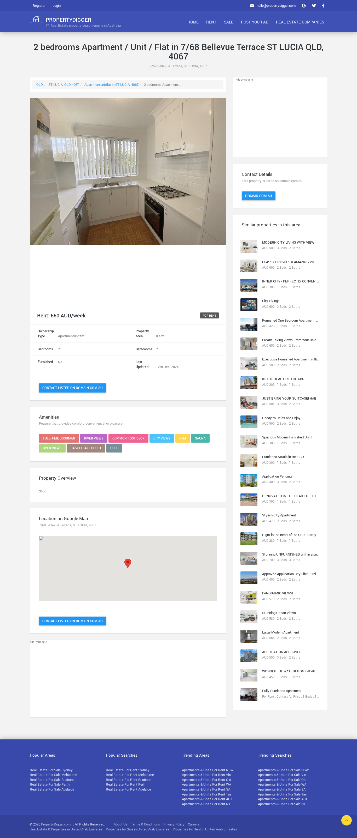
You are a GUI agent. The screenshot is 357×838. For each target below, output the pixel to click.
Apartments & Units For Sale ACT (283, 799)
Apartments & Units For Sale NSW (283, 770)
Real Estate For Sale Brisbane (52, 779)
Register (39, 5)
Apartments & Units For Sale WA (282, 784)
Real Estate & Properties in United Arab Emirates (66, 829)
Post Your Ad (254, 22)
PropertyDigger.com (56, 824)
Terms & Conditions (145, 824)
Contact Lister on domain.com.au (72, 387)
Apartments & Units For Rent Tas (207, 794)
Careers (193, 824)
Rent (211, 22)
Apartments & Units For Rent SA (206, 789)
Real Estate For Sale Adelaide (52, 789)
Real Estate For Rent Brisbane (128, 779)
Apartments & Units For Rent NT (206, 803)
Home (193, 22)
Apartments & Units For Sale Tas (282, 794)
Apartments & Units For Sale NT (282, 803)
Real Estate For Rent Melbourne (130, 774)
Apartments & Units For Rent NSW (207, 770)
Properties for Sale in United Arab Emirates (137, 829)
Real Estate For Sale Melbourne (53, 774)
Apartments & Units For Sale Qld (282, 779)
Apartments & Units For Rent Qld (206, 779)
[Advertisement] (128, 269)
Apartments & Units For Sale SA (282, 789)
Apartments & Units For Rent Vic (206, 774)
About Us (121, 824)
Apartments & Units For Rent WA (206, 784)
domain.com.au (258, 196)
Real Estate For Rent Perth (126, 784)
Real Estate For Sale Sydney (51, 770)
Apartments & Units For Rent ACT (207, 799)
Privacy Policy (174, 824)
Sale (228, 22)
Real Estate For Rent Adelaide (128, 789)
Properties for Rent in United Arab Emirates (205, 829)
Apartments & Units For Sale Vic (282, 774)
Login (57, 5)
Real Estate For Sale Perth (50, 784)
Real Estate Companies (300, 22)
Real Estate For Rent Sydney (127, 770)
